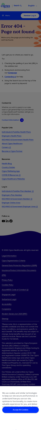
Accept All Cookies (20, 410)
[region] (20, 408)
